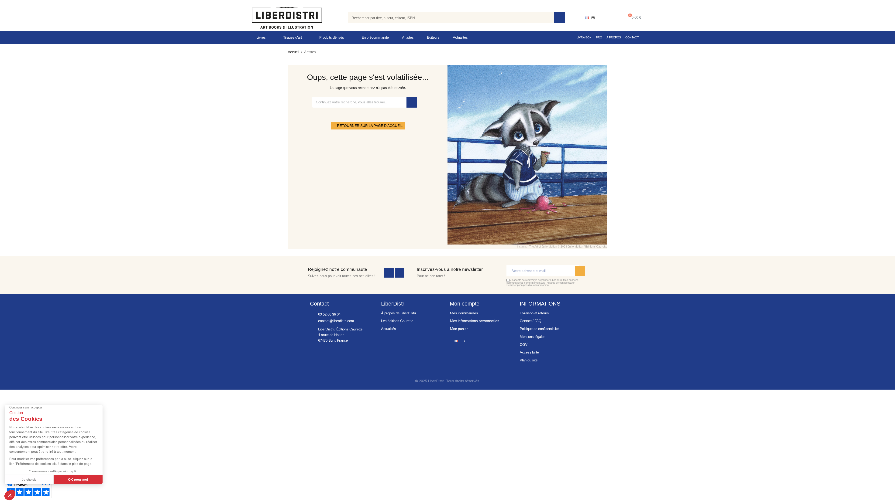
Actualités (460, 37)
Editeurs (433, 37)
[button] (634, 18)
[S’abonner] (580, 271)
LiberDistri (393, 304)
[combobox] (447, 17)
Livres (261, 37)
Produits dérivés (331, 37)
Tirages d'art (292, 37)
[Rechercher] (559, 17)
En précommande (375, 37)
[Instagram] (399, 273)
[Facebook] (389, 273)
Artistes (408, 37)
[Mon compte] (609, 17)
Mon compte (464, 304)
